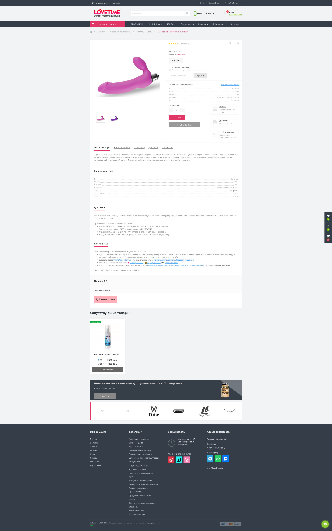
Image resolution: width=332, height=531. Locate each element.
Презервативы (135, 491)
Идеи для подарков (137, 469)
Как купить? (167, 147)
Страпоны (133, 507)
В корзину (177, 117)
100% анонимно (226, 132)
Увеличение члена (137, 510)
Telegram (127, 260)
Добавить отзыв (105, 299)
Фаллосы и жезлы (144, 32)
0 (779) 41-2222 (154, 262)
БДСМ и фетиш (136, 446)
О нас (92, 454)
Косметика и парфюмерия (141, 473)
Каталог (101, 32)
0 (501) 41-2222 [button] (215, 448)
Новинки (202, 24)
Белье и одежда (136, 443)
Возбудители (134, 461)
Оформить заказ (235, 15)
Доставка (223, 120)
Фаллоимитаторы (137, 514)
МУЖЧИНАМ (137, 24)
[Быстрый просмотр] (121, 330)
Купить (200, 75)
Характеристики (122, 147)
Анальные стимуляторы (120, 32)
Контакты (235, 24)
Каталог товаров (107, 24)
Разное (132, 499)
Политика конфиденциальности (147, 523)
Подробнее (105, 396)
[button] (101, 3)
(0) (189, 43)
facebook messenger (185, 260)
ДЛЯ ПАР (171, 24)
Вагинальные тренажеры (140, 454)
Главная (93, 439)
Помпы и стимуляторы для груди (143, 484)
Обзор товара (102, 147)
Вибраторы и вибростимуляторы (144, 458)
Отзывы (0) (139, 147)
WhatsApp (117, 260)
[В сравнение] (238, 43)
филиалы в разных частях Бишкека (163, 265)
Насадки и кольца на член (141, 480)
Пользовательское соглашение (121, 523)
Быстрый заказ (177, 125)
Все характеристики (230, 84)
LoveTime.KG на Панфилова (192, 265)
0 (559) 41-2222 (171, 262)
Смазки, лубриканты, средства (142, 503)
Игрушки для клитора (138, 465)
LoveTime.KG (97, 523)
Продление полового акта (140, 495)
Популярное (186, 24)
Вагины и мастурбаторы (140, 450)
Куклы (131, 476)
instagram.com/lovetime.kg (163, 260)
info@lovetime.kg (215, 468)
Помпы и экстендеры (138, 488)
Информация (218, 24)
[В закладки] (230, 43)
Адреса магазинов (217, 439)
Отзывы (93, 458)
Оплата (222, 106)
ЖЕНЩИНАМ (154, 24)
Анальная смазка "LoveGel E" (107, 354)
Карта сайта (95, 465)
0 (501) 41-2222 (201, 21)
